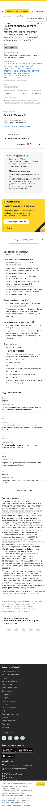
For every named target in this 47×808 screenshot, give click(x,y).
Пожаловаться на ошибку (13, 16)
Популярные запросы (10, 714)
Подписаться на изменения (17, 11)
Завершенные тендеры (11, 674)
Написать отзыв (37, 11)
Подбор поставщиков (10, 688)
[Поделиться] (42, 23)
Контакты (5, 727)
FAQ (3, 711)
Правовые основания (10, 721)
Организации (7, 691)
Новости (5, 717)
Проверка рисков (12, 134)
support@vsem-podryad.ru (15, 769)
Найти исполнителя (9, 701)
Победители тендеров (10, 671)
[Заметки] (38, 23)
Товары (5, 698)
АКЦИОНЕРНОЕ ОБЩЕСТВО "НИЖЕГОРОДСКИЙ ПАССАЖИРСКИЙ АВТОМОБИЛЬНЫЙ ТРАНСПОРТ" (23, 66)
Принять (40, 784)
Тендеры (5, 678)
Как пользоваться (9, 707)
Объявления (6, 694)
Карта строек (7, 684)
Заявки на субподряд (10, 681)
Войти (9, 228)
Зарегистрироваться (16, 222)
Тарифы (5, 704)
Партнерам (6, 724)
